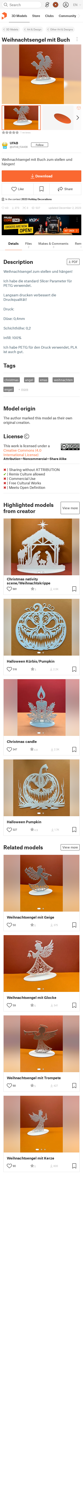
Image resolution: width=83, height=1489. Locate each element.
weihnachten (63, 380)
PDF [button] (75, 262)
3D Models (12, 29)
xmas (43, 380)
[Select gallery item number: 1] (39, 572)
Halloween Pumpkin (24, 822)
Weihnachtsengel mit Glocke (31, 997)
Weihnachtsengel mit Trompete (34, 1078)
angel (29, 380)
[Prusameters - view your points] (55, 4)
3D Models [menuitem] (19, 16)
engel (8, 389)
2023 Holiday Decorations (36, 199)
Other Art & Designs (61, 29)
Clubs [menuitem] (49, 16)
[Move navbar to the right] (79, 15)
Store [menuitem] (36, 16)
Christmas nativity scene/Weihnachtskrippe (28, 581)
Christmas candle (22, 742)
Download (43, 176)
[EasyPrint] (47, 4)
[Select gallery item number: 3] (45, 1149)
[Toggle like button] (9, 588)
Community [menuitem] (67, 16)
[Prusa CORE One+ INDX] (41, 225)
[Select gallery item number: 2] (43, 572)
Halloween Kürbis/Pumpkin (30, 661)
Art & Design (34, 29)
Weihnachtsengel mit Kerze (30, 1158)
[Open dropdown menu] (77, 39)
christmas (11, 380)
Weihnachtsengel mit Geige (30, 917)
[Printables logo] (4, 16)
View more (70, 508)
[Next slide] (77, 117)
